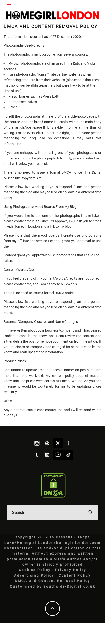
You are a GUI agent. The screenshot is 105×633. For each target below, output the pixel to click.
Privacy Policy (70, 570)
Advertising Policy (34, 575)
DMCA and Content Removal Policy (52, 581)
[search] (90, 512)
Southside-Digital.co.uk (69, 586)
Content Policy (75, 575)
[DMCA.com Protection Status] (53, 485)
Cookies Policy (35, 570)
